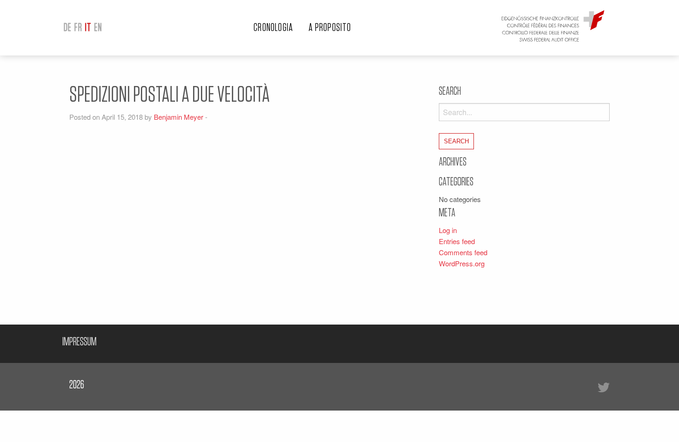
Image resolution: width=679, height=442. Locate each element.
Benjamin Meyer (178, 117)
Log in (448, 230)
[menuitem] (67, 27)
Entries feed (457, 241)
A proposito (330, 27)
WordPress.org (462, 263)
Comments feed (463, 252)
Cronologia (273, 27)
